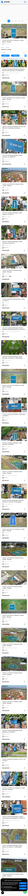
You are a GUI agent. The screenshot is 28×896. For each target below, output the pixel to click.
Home (2, 47)
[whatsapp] (25, 891)
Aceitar (23, 888)
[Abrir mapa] (25, 55)
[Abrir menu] (25, 2)
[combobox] (14, 53)
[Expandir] (24, 53)
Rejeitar (22, 885)
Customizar (23, 883)
